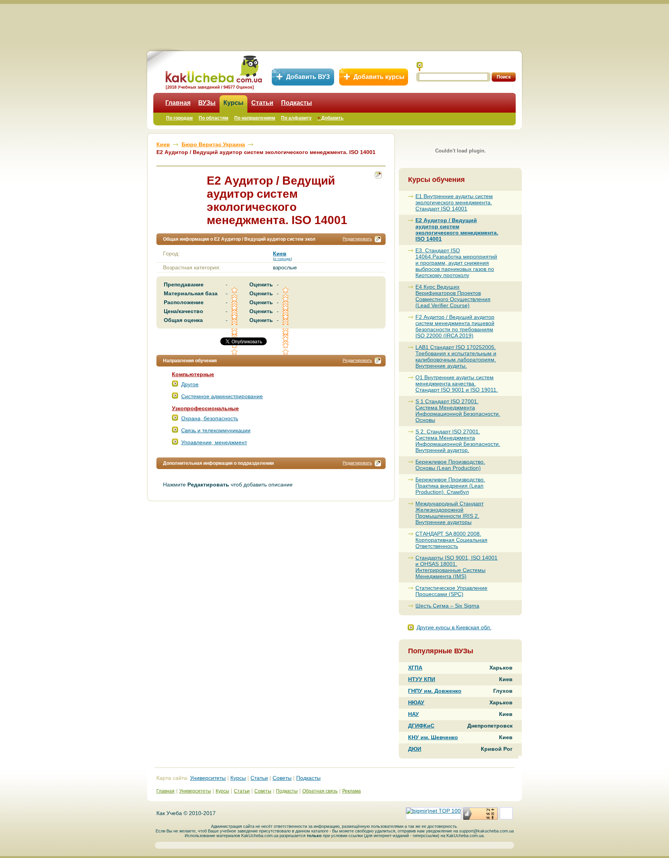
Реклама (351, 791)
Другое (190, 384)
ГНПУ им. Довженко (434, 691)
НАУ (413, 714)
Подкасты (296, 102)
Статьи (262, 102)
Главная (177, 102)
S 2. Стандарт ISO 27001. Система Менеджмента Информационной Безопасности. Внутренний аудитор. (457, 440)
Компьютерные (193, 374)
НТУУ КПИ (421, 679)
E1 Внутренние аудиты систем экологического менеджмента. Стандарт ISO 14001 (454, 202)
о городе (282, 259)
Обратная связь (320, 791)
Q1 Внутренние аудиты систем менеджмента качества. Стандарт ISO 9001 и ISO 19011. (456, 383)
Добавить (330, 118)
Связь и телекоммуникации (215, 430)
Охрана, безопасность (209, 418)
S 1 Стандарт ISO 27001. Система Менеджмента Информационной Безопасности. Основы (457, 410)
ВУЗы (207, 102)
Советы (282, 778)
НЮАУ (416, 702)
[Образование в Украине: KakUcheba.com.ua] (213, 67)
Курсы (233, 102)
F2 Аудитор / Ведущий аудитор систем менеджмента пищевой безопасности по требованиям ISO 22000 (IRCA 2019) (454, 326)
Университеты (208, 778)
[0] (286, 338)
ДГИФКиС (421, 726)
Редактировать (357, 238)
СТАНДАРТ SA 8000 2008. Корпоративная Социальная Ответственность (451, 540)
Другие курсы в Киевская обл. (454, 627)
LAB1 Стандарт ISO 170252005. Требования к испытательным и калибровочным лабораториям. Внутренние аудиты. (455, 356)
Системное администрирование (222, 396)
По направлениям (254, 118)
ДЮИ (414, 749)
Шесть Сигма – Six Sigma (447, 606)
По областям (213, 118)
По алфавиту (296, 118)
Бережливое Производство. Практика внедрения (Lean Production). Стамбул (450, 485)
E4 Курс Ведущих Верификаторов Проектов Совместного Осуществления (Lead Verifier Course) (453, 296)
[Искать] (420, 66)
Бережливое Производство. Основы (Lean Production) (450, 465)
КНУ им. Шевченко (433, 737)
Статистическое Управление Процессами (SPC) (451, 591)
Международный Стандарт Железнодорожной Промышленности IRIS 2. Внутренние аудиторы (449, 512)
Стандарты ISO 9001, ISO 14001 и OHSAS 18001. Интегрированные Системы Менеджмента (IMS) (456, 567)
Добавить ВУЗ (308, 77)
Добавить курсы (379, 77)
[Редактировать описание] (378, 239)
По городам (179, 118)
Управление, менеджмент (214, 442)
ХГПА (415, 667)
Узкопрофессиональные (205, 408)
